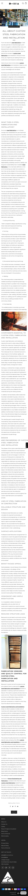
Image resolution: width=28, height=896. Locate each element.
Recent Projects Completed (8, 829)
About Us (3, 821)
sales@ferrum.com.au (7, 855)
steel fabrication (16, 42)
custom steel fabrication (8, 783)
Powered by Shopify (14, 892)
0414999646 (4, 857)
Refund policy (5, 836)
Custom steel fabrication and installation (12, 706)
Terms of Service (5, 833)
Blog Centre (4, 831)
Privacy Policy (5, 843)
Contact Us (4, 824)
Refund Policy (5, 845)
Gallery (3, 826)
